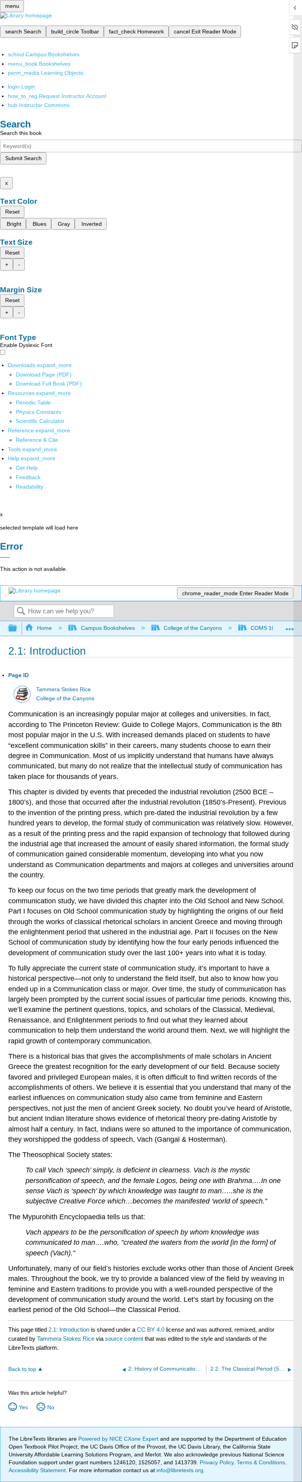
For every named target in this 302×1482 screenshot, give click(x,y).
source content (124, 1338)
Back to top (22, 1369)
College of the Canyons (192, 628)
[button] (28, 477)
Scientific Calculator (40, 421)
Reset (12, 212)
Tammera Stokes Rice (63, 689)
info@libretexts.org (179, 1470)
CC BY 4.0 (150, 1329)
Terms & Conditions (261, 1462)
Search (21, 611)
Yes (23, 1407)
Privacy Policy (217, 1462)
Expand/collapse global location (289, 626)
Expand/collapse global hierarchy (17, 628)
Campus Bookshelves (107, 628)
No (50, 1407)
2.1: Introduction (68, 1329)
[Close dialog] (5, 557)
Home (44, 628)
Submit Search (23, 158)
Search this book (21, 133)
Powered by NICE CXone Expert (119, 1439)
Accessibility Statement (37, 1470)
